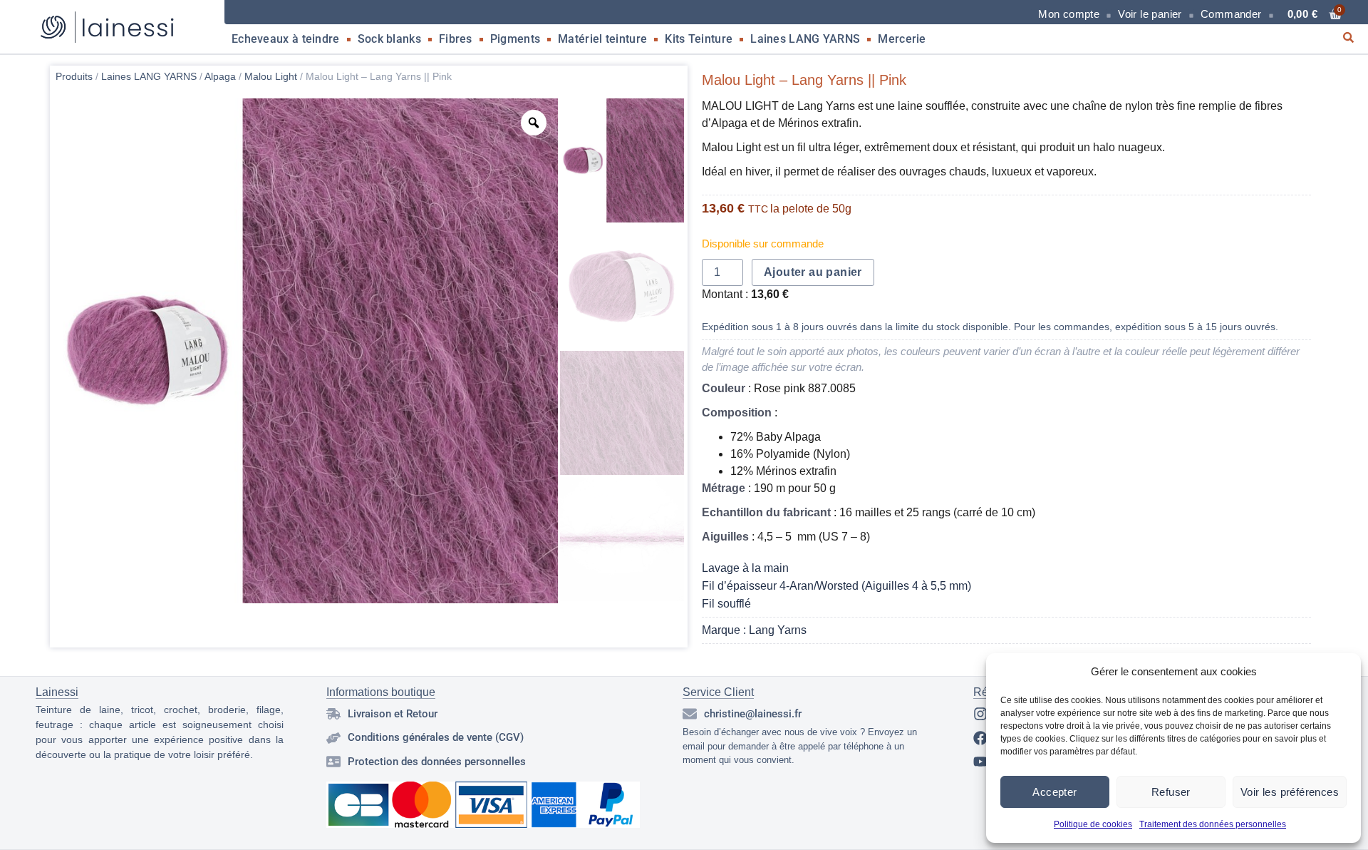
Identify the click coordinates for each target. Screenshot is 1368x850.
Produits (74, 76)
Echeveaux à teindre (286, 39)
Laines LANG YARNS (805, 39)
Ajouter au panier (813, 272)
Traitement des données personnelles (1212, 824)
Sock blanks (389, 39)
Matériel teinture (602, 39)
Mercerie (902, 39)
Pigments (515, 39)
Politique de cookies (1093, 824)
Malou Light (270, 76)
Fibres (455, 39)
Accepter (1054, 792)
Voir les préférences (1289, 792)
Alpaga (220, 76)
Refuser (1171, 792)
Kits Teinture (698, 39)
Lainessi (57, 692)
